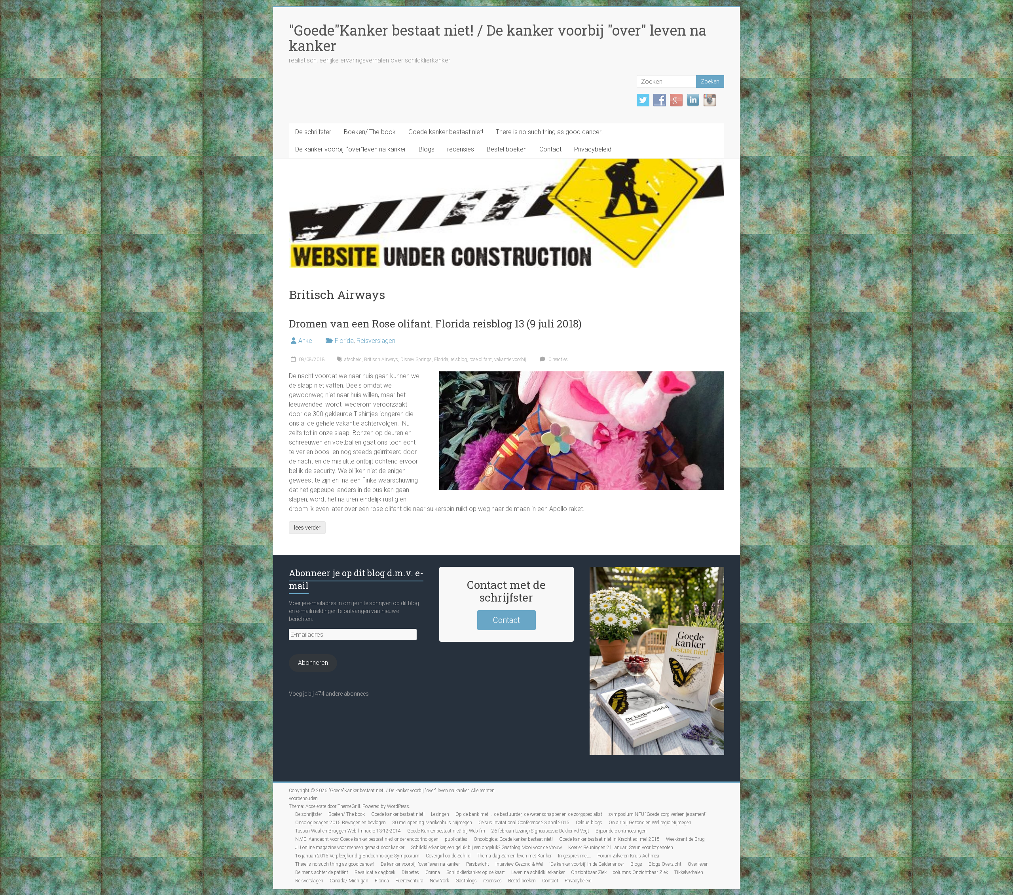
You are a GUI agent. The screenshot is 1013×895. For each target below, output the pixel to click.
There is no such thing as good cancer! (549, 132)
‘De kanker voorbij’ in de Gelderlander (587, 864)
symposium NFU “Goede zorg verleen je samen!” (657, 814)
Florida (344, 340)
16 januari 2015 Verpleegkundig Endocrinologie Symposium (357, 856)
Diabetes (410, 872)
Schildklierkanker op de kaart (475, 872)
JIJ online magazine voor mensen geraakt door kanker (349, 847)
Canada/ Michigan (349, 881)
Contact (550, 149)
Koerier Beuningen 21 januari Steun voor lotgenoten (620, 847)
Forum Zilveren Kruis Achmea (628, 856)
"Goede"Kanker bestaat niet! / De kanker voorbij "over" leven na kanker (497, 38)
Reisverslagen (376, 340)
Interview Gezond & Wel (519, 864)
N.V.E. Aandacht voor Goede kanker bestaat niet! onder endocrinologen (366, 839)
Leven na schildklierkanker (538, 872)
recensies (460, 149)
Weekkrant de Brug (685, 839)
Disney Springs (416, 359)
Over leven (698, 864)
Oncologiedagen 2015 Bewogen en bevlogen (340, 822)
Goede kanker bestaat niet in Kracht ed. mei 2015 (609, 839)
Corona (432, 872)
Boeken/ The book (370, 132)
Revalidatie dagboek (375, 872)
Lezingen (440, 814)
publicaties (456, 839)
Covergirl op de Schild (448, 856)
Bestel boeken (507, 149)
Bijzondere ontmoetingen (621, 831)
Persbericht (477, 864)
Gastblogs (466, 881)
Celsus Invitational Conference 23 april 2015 (523, 822)
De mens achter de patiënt (321, 872)
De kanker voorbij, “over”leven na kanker (350, 149)
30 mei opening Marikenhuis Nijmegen (432, 822)
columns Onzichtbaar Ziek (640, 872)
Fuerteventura (409, 881)
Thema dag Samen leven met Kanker (514, 856)
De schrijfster (313, 132)
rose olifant (480, 359)
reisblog (459, 359)
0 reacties (557, 359)
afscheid (353, 359)
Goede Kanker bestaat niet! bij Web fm (446, 831)
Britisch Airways (381, 359)
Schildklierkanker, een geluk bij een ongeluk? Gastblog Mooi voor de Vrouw (486, 847)
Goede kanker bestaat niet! (445, 132)
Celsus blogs (589, 822)
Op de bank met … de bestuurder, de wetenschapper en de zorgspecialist (528, 814)
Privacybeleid (592, 149)
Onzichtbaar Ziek (589, 872)
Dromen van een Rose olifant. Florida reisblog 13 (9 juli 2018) (435, 323)
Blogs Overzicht (665, 864)
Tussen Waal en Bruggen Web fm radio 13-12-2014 (348, 831)
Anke (305, 340)
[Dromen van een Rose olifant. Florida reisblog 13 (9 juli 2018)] (581, 375)
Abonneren (313, 662)
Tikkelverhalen (688, 872)
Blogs (426, 149)
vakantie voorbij (510, 359)
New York (439, 881)
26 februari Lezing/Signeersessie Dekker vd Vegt (540, 831)
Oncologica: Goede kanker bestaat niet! (513, 839)
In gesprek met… (574, 856)
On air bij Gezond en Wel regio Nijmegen (650, 822)
